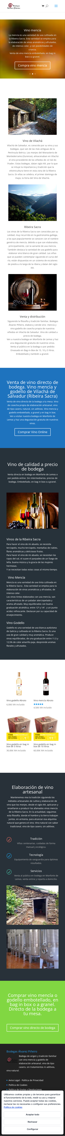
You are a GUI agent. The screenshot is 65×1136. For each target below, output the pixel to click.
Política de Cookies (18, 1084)
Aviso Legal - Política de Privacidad (26, 1080)
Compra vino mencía (32, 65)
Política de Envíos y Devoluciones (25, 1089)
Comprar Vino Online (32, 432)
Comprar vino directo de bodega (32, 1028)
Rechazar (32, 1121)
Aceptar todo (32, 1114)
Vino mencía (32, 30)
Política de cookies (13, 1107)
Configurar (32, 1129)
